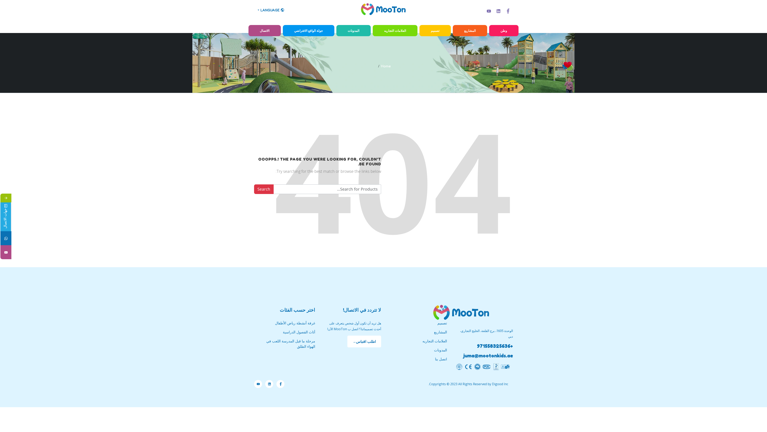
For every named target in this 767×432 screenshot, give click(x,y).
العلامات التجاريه (395, 31)
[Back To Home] (383, 10)
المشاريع (470, 31)
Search (263, 189)
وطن (504, 31)
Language (270, 10)
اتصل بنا (441, 359)
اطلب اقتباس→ (364, 341)
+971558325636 (495, 346)
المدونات (353, 31)
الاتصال (264, 31)
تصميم (435, 31)
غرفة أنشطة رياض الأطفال (295, 323)
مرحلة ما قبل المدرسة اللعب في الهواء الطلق (290, 344)
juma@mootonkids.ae (488, 356)
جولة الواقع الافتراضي (308, 31)
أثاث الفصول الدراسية (299, 332)
